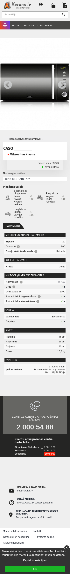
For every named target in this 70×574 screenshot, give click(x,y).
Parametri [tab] (13, 226)
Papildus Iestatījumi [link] (35, 560)
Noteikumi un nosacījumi (16, 537)
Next (62, 84)
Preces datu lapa (18, 179)
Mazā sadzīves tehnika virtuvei (25, 139)
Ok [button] (35, 569)
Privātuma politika (45, 537)
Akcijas (16, 25)
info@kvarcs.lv (25, 490)
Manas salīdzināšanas (15, 531)
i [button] (18, 247)
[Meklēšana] (63, 14)
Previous (8, 84)
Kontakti (37, 531)
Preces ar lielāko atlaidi (38, 25)
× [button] (67, 548)
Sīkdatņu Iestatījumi (13, 542)
